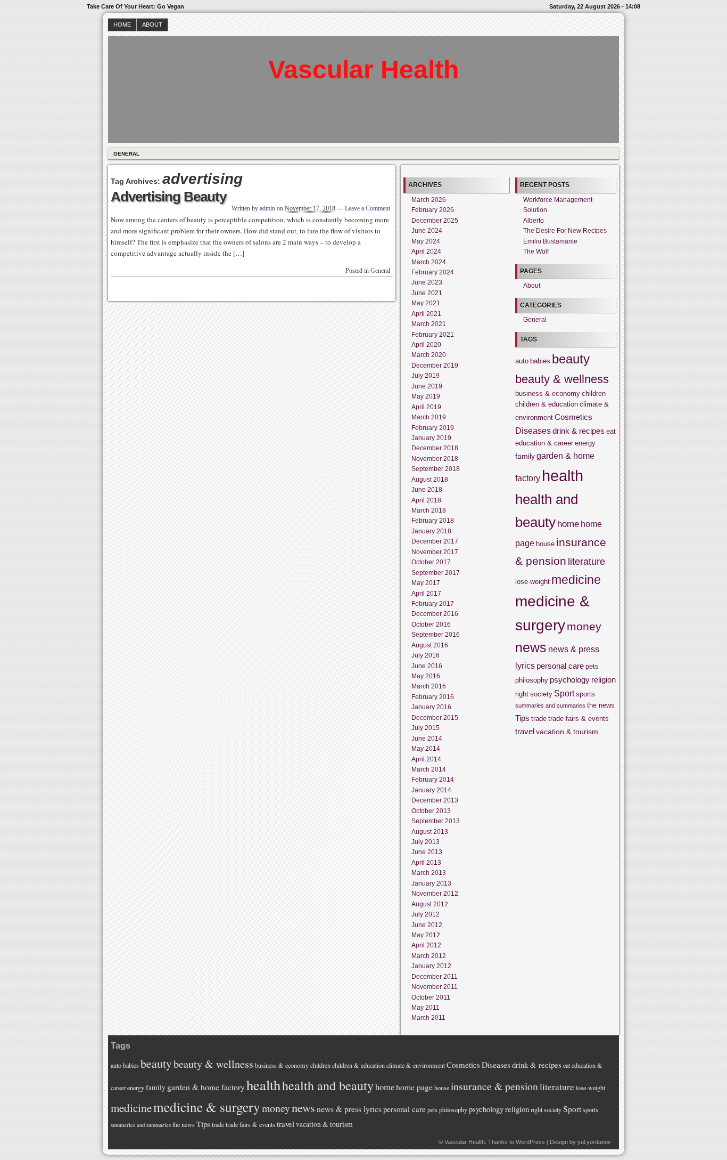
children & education (546, 404)
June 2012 (426, 925)
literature (586, 561)
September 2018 (435, 469)
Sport (564, 693)
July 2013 (425, 842)
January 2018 (431, 531)
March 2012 (428, 956)
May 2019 (425, 396)
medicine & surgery (206, 1107)
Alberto (533, 220)
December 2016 (434, 614)
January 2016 (431, 707)
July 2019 (425, 375)
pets (592, 666)
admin (267, 208)
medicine (576, 580)
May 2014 (425, 748)
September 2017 (435, 573)
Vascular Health (363, 69)
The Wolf (536, 251)
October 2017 (431, 562)
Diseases (533, 430)
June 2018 (426, 489)
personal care (560, 665)
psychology (570, 679)
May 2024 (425, 241)
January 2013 (431, 883)
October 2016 (431, 624)
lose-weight (532, 582)
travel (524, 731)
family (525, 456)
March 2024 (428, 262)
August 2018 (429, 479)
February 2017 (432, 603)
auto (521, 361)
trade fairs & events (578, 719)
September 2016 (435, 634)
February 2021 (432, 334)
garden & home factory (206, 1087)
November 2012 (434, 893)
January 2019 (431, 438)
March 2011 (428, 1017)
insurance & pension (494, 1086)
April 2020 (426, 344)
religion (603, 679)
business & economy (547, 394)
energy (585, 443)
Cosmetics (573, 416)
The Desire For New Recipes (565, 230)
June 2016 (426, 666)
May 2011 (425, 1007)
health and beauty (328, 1085)
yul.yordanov (594, 1142)
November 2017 (434, 552)
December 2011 (434, 976)
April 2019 (426, 407)
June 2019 (426, 386)
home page (414, 1087)
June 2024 (426, 230)
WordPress (530, 1142)
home (568, 523)
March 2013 (428, 873)
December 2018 (434, 448)
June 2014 (426, 738)
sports (585, 694)
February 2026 (432, 210)
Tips (522, 718)
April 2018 (426, 500)
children (594, 394)
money (584, 626)
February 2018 (432, 520)
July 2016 (425, 655)
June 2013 (426, 852)
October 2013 (431, 811)
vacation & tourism (567, 731)
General (126, 154)
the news (601, 705)
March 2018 (428, 510)
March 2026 (428, 200)
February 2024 (432, 272)
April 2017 (426, 593)
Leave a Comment (367, 208)
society (541, 694)
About (152, 24)
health (562, 475)
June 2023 (426, 282)
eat (611, 431)
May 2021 (425, 303)
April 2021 (426, 314)
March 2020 (428, 355)
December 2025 (434, 220)
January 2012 (431, 966)
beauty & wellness (562, 379)
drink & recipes (578, 430)
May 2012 (425, 935)
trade (539, 719)
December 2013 (434, 800)
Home (122, 24)
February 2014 (432, 779)
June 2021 (426, 293)
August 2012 (429, 904)
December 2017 (434, 541)
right (521, 694)
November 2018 (434, 459)
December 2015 (434, 717)
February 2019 (432, 428)
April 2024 (426, 251)
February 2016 (432, 697)
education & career (544, 443)
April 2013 (426, 862)
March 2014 (428, 769)
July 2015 (425, 728)
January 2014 (431, 790)
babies (540, 361)
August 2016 (429, 645)
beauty (571, 359)
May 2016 (425, 676)
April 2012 (426, 945)
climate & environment (415, 1065)
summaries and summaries (550, 705)
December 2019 (434, 365)
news (531, 647)
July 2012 (425, 914)
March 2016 (428, 686)
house (545, 544)
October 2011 (430, 997)
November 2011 (434, 987)
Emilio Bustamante (550, 241)
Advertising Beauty (168, 197)
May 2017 (425, 583)
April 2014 (426, 759)
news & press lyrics (349, 1109)
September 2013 (435, 821)
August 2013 (429, 831)
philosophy (531, 680)
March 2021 (428, 324)
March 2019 (428, 417)
